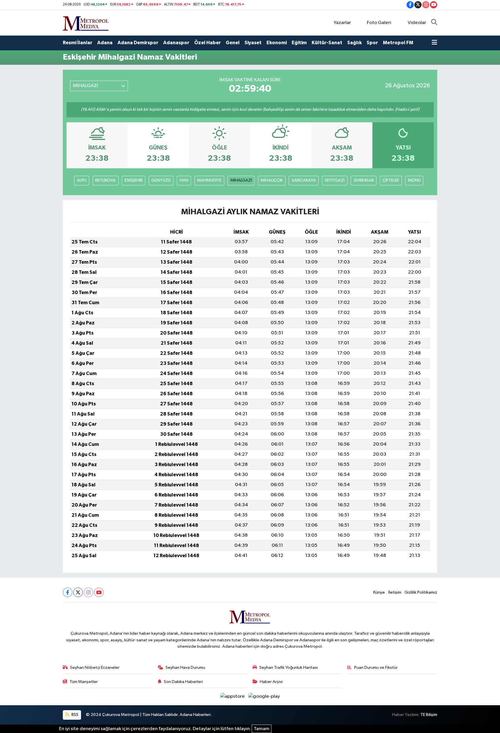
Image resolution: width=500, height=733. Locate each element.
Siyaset (253, 42)
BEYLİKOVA (105, 180)
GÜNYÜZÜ (161, 180)
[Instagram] (88, 592)
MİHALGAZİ (241, 180)
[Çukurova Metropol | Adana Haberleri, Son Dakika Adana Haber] (86, 22)
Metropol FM (398, 42)
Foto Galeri (379, 22)
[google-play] (264, 696)
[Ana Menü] (434, 43)
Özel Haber (207, 42)
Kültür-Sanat (327, 42)
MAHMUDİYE (209, 180)
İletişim (394, 592)
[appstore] (233, 696)
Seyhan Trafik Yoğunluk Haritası (288, 667)
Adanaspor (176, 42)
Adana (105, 42)
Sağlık (354, 42)
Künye (379, 592)
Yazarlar (342, 22)
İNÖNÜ (414, 180)
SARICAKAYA (304, 180)
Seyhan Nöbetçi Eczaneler (95, 667)
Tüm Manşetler (83, 682)
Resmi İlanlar (77, 42)
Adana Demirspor (137, 42)
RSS (74, 714)
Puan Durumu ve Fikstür (376, 667)
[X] (78, 592)
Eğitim (299, 42)
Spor (372, 42)
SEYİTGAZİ (335, 180)
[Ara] (434, 23)
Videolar (417, 22)
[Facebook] (67, 592)
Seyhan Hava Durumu (185, 667)
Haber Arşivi (271, 682)
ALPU (82, 180)
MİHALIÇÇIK (272, 180)
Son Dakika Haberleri (183, 682)
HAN (184, 180)
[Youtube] (99, 592)
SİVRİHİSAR (364, 180)
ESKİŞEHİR (134, 180)
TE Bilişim (428, 714)
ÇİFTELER (391, 180)
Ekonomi (276, 42)
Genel (233, 42)
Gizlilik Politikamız (421, 592)
